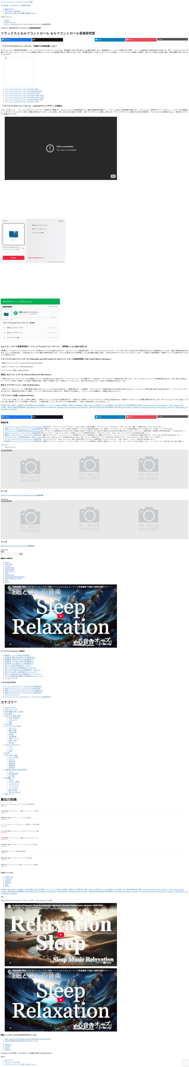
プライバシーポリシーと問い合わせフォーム (20, 1064)
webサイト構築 (14, 782)
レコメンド (13, 728)
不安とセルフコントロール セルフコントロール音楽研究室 (17, 546)
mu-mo (7, 582)
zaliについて (9, 1060)
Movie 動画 (8, 713)
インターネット (14, 784)
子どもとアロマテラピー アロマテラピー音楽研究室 (23, 439)
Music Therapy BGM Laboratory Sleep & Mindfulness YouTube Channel (28, 1039)
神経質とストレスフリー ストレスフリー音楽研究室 (23, 441)
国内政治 (12, 763)
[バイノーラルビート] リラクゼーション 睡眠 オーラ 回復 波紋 (20, 824)
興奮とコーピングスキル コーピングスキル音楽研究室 (24, 429)
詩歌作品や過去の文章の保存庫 (16, 769)
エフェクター (13, 720)
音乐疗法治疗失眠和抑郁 (16, 407)
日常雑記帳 (13, 736)
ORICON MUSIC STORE (13, 578)
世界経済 (12, 761)
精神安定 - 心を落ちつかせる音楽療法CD (19, 661)
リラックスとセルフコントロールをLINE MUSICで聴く (24, 99)
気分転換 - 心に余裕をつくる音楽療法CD (19, 663)
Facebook (8, 882)
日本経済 (12, 767)
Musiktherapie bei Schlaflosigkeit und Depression (72, 407)
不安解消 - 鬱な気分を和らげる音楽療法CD (20, 657)
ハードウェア (13, 788)
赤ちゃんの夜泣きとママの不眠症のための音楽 (105, 405)
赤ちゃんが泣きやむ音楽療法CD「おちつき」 (21, 668)
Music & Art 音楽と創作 (13, 716)
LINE (6, 884)
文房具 (11, 734)
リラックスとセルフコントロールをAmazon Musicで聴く (24, 95)
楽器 (10, 722)
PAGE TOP (183, 1033)
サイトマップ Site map (12, 1062)
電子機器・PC (10, 778)
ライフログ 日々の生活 (13, 726)
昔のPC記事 (13, 790)
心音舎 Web (9, 877)
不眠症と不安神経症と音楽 (78, 405)
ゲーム (11, 749)
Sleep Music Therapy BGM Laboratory (155, 405)
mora (6, 580)
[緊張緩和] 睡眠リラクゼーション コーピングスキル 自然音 (19, 844)
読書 (10, 751)
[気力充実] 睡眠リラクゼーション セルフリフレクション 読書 (20, 831)
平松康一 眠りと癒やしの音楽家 (12, 405)
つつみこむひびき (11, 678)
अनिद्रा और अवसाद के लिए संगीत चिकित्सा (101, 407)
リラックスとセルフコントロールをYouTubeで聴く (22, 93)
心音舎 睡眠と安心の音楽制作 (34, 405)
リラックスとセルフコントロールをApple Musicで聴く (24, 91)
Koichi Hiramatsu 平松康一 (44, 900)
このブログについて (12, 437)
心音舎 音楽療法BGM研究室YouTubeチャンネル (21, 1041)
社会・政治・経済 (11, 755)
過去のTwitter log (14, 792)
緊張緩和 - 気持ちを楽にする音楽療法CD (19, 659)
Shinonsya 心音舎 (28, 900)
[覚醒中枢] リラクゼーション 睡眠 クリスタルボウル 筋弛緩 (19, 864)
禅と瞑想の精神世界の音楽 (132, 405)
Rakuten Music (9, 575)
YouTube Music (10, 569)
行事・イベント (14, 738)
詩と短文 (12, 776)
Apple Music (9, 564)
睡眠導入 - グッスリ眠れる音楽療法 (17, 655)
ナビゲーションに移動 (25, 2)
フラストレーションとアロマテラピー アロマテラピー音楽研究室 (28, 426)
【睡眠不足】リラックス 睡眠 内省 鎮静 (13, 851)
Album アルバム (35, 28)
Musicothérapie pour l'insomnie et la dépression (41, 891)
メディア (12, 759)
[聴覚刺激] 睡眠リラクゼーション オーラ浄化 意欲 (16, 858)
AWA (6, 573)
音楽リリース (9, 794)
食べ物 (11, 742)
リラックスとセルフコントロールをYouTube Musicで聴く (25, 97)
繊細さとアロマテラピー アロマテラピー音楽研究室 (23, 435)
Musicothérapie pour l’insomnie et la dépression (41, 407)
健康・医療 (13, 730)
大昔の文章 (13, 732)
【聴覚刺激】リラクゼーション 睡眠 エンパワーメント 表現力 (20, 811)
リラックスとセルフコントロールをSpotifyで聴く (22, 89)
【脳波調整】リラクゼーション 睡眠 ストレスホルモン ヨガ (19, 838)
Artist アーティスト (11, 709)
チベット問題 (13, 757)
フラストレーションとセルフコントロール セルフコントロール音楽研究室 (22, 495)
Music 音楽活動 (14, 718)
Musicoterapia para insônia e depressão (126, 407)
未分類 (7, 753)
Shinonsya (8, 1044)
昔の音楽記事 (13, 774)
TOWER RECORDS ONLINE (15, 576)
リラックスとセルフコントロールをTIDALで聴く (22, 101)
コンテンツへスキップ (9, 2)
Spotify (7, 562)
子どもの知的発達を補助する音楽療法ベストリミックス (24, 676)
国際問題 (12, 765)
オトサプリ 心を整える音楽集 (56, 405)
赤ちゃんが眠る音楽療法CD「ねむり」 (18, 666)
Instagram (8, 881)
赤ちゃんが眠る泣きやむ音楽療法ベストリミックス (23, 674)
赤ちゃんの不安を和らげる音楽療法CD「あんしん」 (23, 670)
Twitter (11, 780)
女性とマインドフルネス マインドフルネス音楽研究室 (17, 804)
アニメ (11, 747)
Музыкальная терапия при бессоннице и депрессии (157, 407)
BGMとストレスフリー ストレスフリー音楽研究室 (22, 433)
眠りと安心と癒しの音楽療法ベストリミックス (21, 672)
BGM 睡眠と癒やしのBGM (14, 711)
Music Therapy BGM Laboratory (11, 900)
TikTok (7, 886)
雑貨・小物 (13, 740)
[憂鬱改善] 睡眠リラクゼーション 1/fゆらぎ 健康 (16, 817)
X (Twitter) (8, 879)
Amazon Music (9, 568)
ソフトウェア (13, 786)
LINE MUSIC (9, 571)
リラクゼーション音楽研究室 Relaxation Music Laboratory (24, 431)
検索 (2, 552)
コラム (11, 772)
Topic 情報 (8, 724)
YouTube (7, 566)
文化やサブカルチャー (12, 745)
